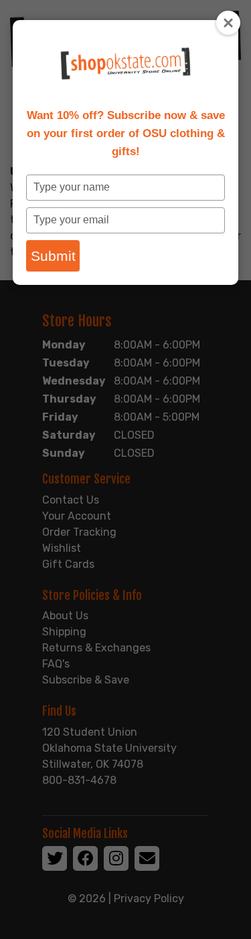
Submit (53, 256)
